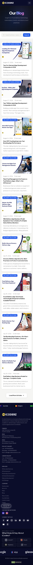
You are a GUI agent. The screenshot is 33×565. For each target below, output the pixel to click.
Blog (3, 493)
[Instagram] (11, 520)
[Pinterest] (19, 520)
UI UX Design (5, 480)
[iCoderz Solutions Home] (10, 414)
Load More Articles (15, 395)
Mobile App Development (8, 473)
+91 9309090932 (9, 448)
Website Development (8, 478)
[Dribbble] (23, 520)
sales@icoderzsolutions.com (12, 452)
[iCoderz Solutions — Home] (9, 3)
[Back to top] (29, 562)
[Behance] (27, 520)
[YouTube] (3, 524)
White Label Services (7, 469)
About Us (4, 488)
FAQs (3, 490)
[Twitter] (7, 520)
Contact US (6, 506)
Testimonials (5, 486)
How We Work (5, 498)
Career (4, 502)
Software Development (8, 476)
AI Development (6, 471)
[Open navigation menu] (29, 2)
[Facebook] (3, 520)
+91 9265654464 (9, 458)
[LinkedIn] (15, 520)
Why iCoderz (5, 495)
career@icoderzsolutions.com (13, 462)
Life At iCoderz (6, 500)
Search (26, 35)
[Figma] (7, 524)
